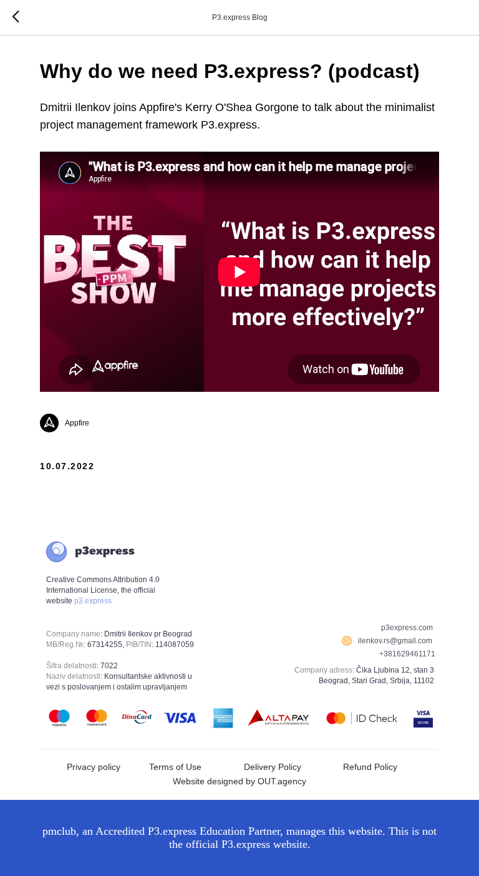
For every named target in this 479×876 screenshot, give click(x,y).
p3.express (93, 600)
